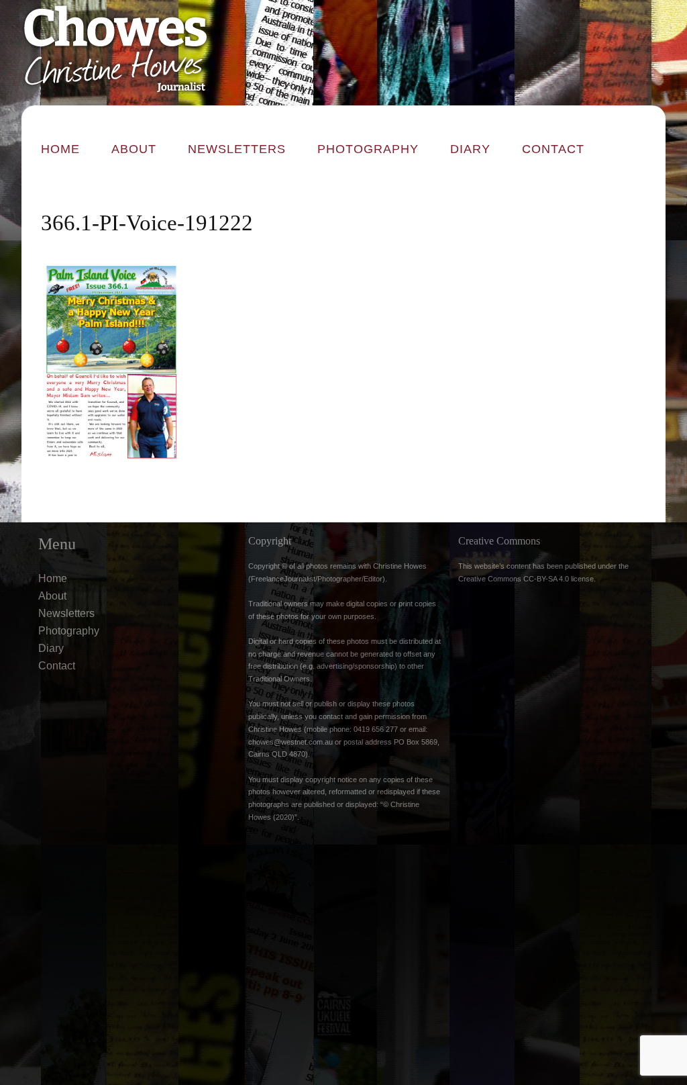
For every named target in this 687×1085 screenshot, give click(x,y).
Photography (368, 149)
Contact (553, 149)
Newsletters (237, 149)
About (133, 149)
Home (60, 149)
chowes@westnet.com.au (290, 742)
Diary (470, 149)
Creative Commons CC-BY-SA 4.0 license (526, 579)
